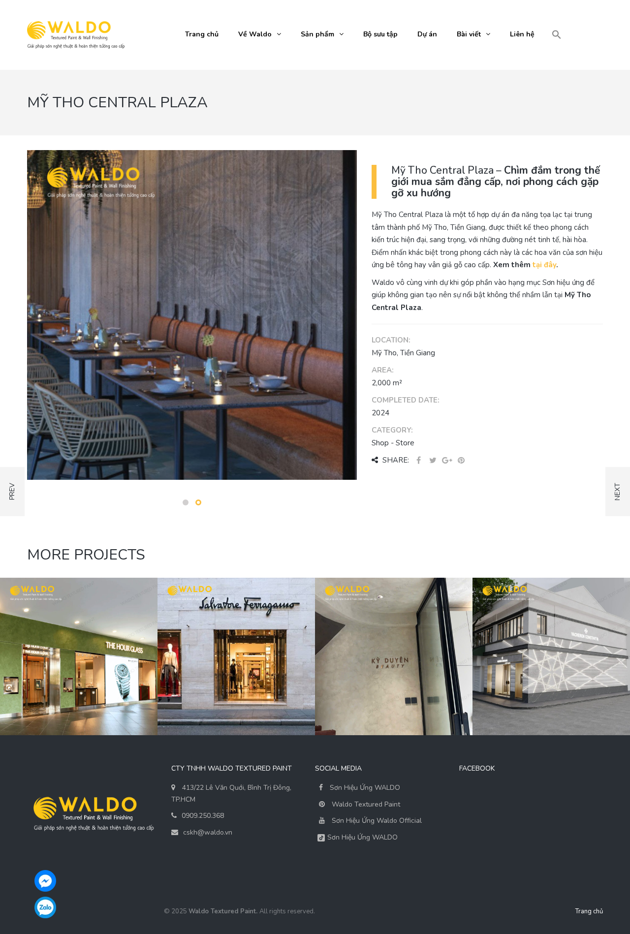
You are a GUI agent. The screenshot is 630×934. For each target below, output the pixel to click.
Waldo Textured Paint (366, 804)
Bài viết (469, 34)
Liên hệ (522, 34)
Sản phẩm (317, 34)
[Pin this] (461, 460)
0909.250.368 (203, 815)
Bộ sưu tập (380, 34)
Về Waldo (255, 34)
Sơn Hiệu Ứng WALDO (364, 787)
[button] (556, 35)
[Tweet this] (433, 460)
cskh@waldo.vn (207, 832)
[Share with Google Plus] (447, 460)
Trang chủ (202, 34)
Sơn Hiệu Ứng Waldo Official (377, 820)
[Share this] (418, 460)
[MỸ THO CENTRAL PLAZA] (192, 314)
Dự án (427, 34)
